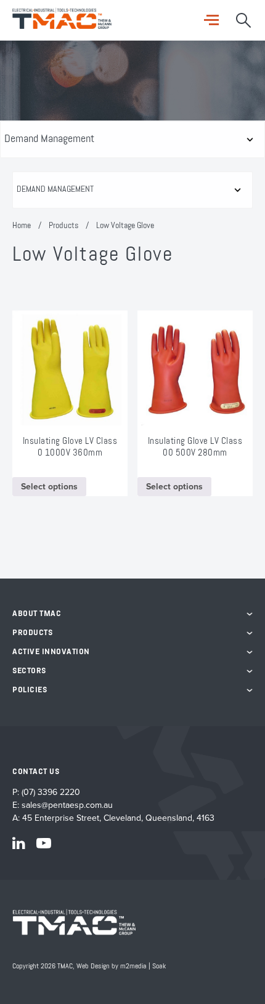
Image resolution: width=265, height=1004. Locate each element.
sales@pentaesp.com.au (67, 805)
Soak (159, 966)
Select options (49, 486)
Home (21, 225)
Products (63, 225)
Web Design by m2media (111, 966)
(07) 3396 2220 (51, 792)
